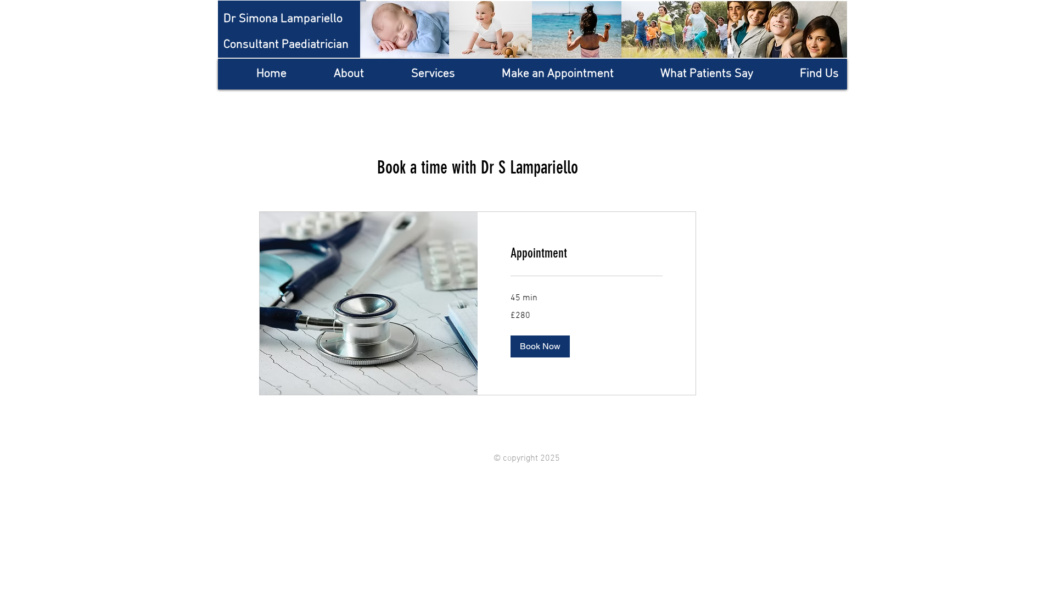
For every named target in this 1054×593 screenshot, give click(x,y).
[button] (540, 346)
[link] (587, 253)
